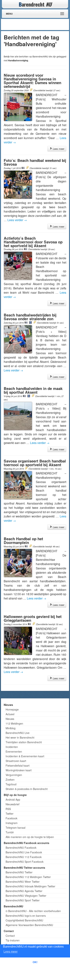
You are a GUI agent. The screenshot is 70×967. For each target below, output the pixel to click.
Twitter (9, 813)
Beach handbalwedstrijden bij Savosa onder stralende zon (30, 316)
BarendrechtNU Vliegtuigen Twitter (26, 895)
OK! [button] (35, 962)
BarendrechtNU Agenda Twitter (24, 891)
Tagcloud (11, 784)
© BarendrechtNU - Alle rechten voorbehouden (33, 911)
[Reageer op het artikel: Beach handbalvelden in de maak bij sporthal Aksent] (33, 396)
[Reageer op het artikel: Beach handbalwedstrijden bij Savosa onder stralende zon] (34, 322)
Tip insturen (13, 940)
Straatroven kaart (16, 761)
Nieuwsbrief (12, 804)
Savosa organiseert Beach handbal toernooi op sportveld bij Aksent (35, 462)
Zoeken (10, 779)
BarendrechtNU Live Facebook (24, 852)
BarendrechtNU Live (17, 733)
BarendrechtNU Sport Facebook (24, 861)
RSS (8, 809)
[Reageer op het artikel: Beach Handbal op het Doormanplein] (30, 546)
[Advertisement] (38, 24)
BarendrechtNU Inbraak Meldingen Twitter (30, 886)
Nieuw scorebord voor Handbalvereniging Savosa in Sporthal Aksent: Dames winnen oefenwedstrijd (32, 80)
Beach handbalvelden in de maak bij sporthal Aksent (33, 390)
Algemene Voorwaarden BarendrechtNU (29, 925)
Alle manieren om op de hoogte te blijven (30, 837)
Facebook (11, 818)
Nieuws (10, 719)
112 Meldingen (14, 723)
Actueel (10, 714)
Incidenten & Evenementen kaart (25, 756)
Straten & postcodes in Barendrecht (27, 789)
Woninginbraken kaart (19, 770)
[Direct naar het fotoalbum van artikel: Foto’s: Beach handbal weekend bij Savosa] (23, 168)
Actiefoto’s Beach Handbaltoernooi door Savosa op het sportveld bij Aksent (33, 241)
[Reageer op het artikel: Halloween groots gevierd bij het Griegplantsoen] (33, 624)
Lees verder (17, 220)
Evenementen (14, 751)
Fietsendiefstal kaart (17, 765)
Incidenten (12, 747)
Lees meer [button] (11, 951)
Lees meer (58, 148)
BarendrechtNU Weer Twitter (23, 881)
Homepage (12, 709)
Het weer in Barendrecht (20, 737)
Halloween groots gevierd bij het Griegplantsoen (33, 618)
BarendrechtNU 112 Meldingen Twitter (28, 877)
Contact (10, 935)
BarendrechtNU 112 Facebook (24, 857)
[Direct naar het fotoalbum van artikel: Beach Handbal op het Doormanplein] (26, 546)
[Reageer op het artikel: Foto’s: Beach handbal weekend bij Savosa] (27, 168)
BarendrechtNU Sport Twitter (23, 900)
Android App (13, 799)
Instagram (12, 823)
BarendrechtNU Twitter (19, 872)
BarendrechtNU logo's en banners (26, 915)
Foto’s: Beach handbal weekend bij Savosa (35, 162)
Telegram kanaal (15, 827)
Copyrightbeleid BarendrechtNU (24, 920)
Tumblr (10, 832)
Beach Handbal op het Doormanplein (23, 540)
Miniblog (10, 728)
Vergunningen (14, 775)
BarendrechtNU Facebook (21, 847)
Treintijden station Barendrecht (24, 742)
